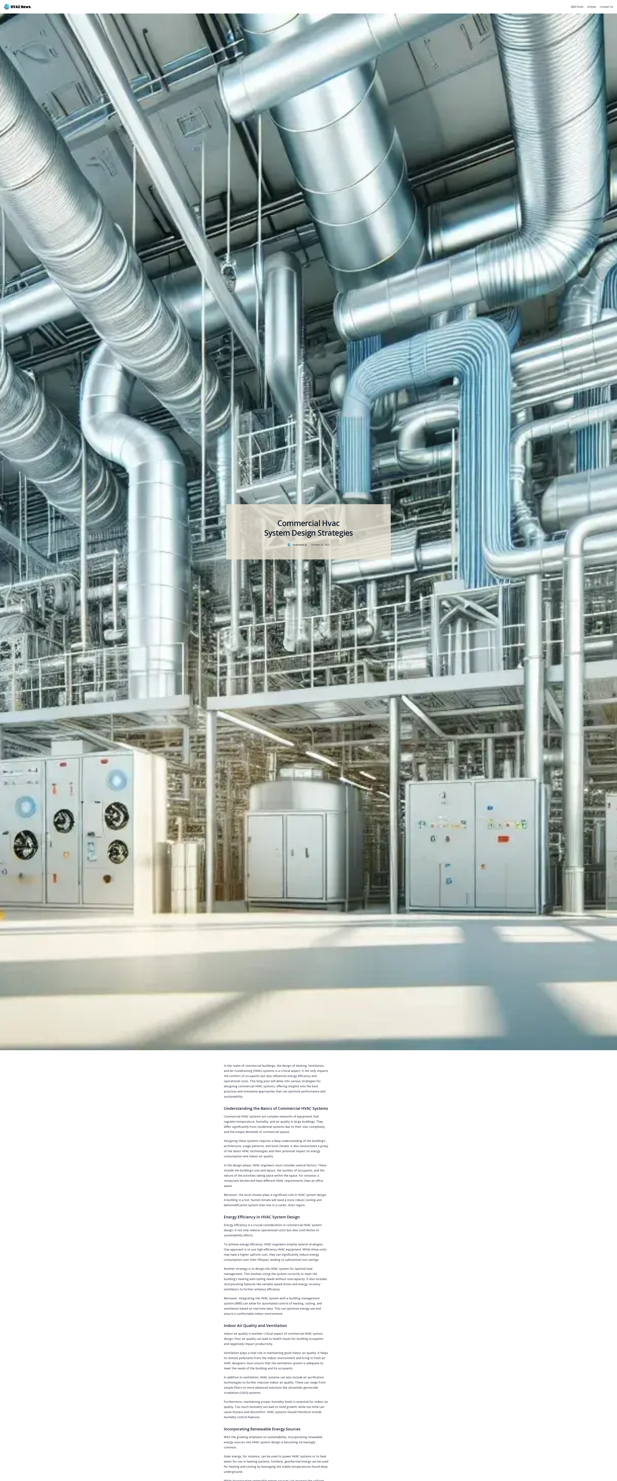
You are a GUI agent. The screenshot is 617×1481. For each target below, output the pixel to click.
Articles (591, 7)
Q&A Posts (577, 7)
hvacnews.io (300, 544)
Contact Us (606, 7)
